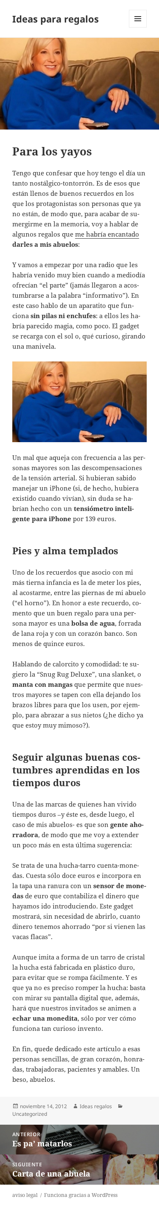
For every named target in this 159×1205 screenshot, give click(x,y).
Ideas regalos (96, 1106)
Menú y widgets (138, 27)
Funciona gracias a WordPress (80, 1195)
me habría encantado (107, 234)
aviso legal (25, 1195)
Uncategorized (29, 1114)
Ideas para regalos (55, 18)
